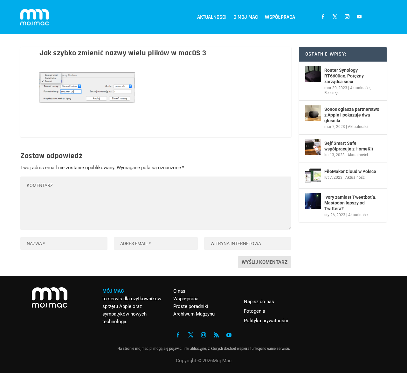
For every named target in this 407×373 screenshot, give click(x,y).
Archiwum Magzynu (194, 314)
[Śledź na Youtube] (359, 17)
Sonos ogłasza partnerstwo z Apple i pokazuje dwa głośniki (351, 115)
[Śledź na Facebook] (323, 17)
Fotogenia (254, 311)
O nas (179, 291)
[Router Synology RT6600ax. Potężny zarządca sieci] (313, 74)
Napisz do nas (259, 301)
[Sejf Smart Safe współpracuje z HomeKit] (313, 147)
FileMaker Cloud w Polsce (350, 171)
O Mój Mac (245, 17)
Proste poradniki (190, 306)
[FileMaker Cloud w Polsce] (313, 175)
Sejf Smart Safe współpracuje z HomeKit (348, 146)
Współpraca (280, 17)
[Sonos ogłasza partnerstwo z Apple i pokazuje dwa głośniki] (313, 113)
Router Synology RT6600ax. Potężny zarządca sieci (344, 76)
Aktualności (211, 17)
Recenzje (331, 92)
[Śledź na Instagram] (347, 17)
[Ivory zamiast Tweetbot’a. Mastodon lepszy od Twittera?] (313, 201)
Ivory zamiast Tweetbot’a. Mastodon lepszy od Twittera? (350, 203)
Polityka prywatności (266, 320)
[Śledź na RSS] (216, 335)
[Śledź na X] (335, 17)
